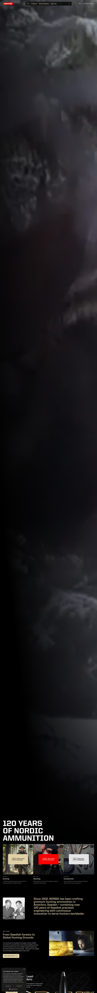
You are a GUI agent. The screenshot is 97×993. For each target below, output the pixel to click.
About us (53, 3)
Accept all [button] (8, 986)
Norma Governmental (88, 3)
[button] (14, 989)
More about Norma (10, 955)
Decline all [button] (19, 986)
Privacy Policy (20, 982)
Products (34, 3)
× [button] (24, 969)
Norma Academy (44, 3)
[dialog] (13, 980)
